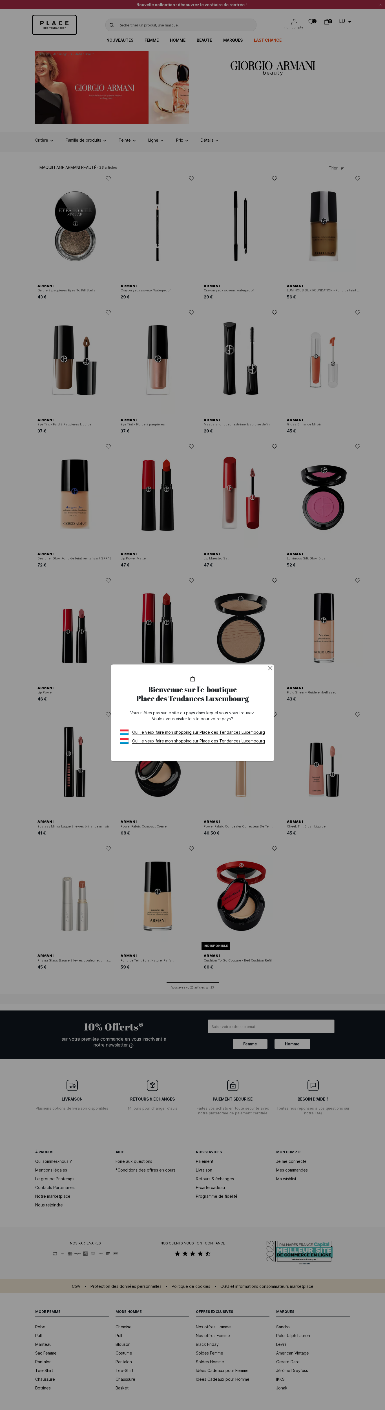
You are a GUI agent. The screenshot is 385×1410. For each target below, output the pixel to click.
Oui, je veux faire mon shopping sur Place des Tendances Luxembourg (198, 732)
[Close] (270, 668)
